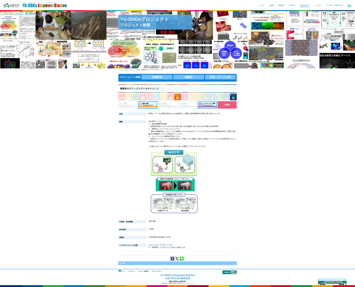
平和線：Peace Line (187, 105)
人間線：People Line (127, 105)
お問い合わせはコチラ (188, 283)
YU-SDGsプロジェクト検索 (132, 69)
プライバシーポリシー (157, 271)
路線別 (189, 77)
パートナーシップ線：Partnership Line (207, 105)
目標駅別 (157, 77)
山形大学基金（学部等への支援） (161, 245)
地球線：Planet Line (167, 105)
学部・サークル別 (220, 77)
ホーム (120, 69)
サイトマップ (132, 271)
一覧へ (124, 263)
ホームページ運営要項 (143, 271)
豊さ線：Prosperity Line (147, 105)
